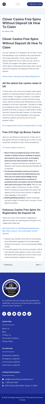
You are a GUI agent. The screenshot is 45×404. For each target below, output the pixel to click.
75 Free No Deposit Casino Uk (13, 148)
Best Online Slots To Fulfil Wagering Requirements (20, 228)
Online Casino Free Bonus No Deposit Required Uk (21, 76)
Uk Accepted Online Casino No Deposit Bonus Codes (22, 126)
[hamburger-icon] (17, 4)
